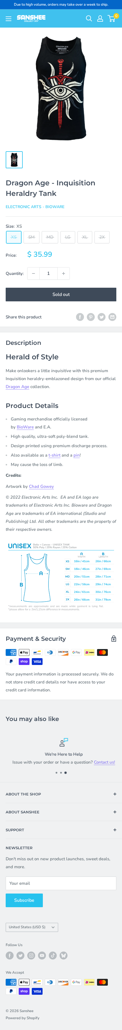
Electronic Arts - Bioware (35, 207)
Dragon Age (17, 386)
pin (76, 455)
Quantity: (15, 273)
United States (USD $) (27, 927)
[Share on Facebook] (80, 317)
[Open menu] (8, 18)
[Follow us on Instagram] (31, 955)
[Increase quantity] (64, 273)
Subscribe (24, 900)
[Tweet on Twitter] (102, 317)
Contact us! (101, 762)
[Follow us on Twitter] (20, 955)
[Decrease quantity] (33, 273)
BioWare (25, 427)
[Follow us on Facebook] (10, 955)
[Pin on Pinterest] (91, 317)
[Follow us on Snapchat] (64, 955)
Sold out (61, 294)
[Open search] (89, 18)
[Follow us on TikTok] (53, 955)
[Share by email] (112, 317)
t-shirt (54, 455)
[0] (111, 18)
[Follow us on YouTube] (42, 955)
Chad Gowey (41, 486)
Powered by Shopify (22, 1018)
